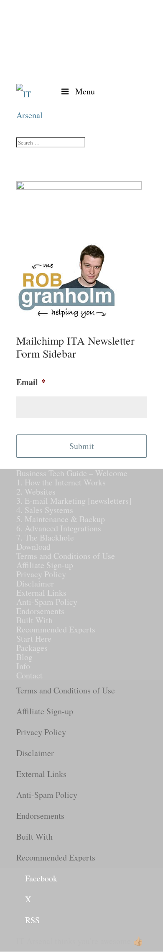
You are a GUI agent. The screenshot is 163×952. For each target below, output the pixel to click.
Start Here (33, 638)
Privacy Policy (41, 574)
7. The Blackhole (45, 537)
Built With (34, 620)
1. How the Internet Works (61, 482)
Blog (24, 657)
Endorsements (40, 611)
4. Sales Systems (44, 509)
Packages (32, 647)
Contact (29, 675)
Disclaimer (35, 583)
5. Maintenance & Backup (60, 519)
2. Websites (36, 491)
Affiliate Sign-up (44, 565)
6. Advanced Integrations (58, 528)
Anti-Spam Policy (46, 601)
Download (33, 546)
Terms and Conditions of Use (65, 555)
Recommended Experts (55, 629)
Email (31, 382)
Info (23, 666)
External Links (41, 592)
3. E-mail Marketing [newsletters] (74, 500)
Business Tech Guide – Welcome (71, 473)
